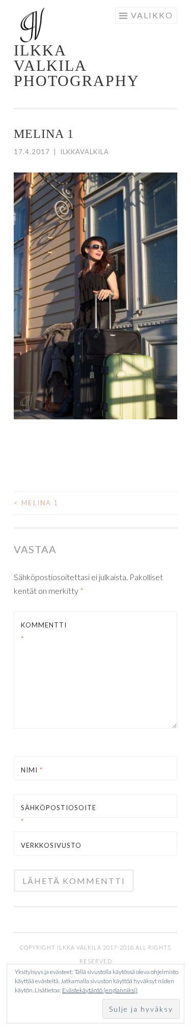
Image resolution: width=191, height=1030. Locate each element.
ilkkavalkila (84, 152)
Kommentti (44, 632)
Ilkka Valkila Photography (77, 65)
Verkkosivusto (45, 845)
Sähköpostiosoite (45, 814)
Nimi (32, 770)
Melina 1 (36, 503)
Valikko (152, 15)
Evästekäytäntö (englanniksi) (100, 990)
